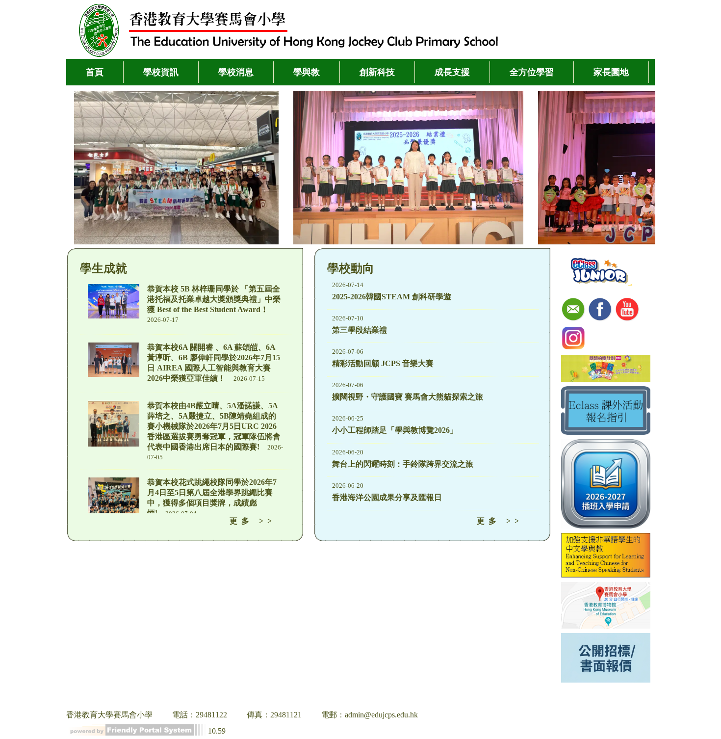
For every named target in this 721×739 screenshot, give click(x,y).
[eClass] (600, 271)
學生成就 (103, 268)
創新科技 (377, 72)
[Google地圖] (605, 606)
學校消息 (236, 72)
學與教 (306, 72)
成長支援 (452, 72)
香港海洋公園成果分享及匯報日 (387, 497)
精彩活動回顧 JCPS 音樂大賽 (383, 363)
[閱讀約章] (605, 369)
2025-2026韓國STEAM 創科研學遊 (391, 296)
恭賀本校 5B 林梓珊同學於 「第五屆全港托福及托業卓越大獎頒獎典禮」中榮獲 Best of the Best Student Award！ (214, 299)
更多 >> (253, 521)
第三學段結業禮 (359, 330)
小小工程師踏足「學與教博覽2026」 (395, 430)
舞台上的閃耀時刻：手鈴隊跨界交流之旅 (402, 464)
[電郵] (573, 310)
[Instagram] (573, 339)
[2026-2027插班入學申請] (605, 484)
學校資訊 (161, 72)
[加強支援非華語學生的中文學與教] (605, 556)
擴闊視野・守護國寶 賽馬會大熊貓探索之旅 (407, 397)
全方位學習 (532, 72)
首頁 (94, 72)
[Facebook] (600, 310)
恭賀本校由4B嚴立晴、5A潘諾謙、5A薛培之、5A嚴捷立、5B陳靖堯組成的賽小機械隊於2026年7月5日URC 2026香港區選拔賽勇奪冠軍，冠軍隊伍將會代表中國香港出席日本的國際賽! (214, 426)
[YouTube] (627, 310)
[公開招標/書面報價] (605, 659)
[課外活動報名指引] (605, 411)
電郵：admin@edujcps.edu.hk (369, 715)
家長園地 (611, 72)
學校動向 (350, 268)
